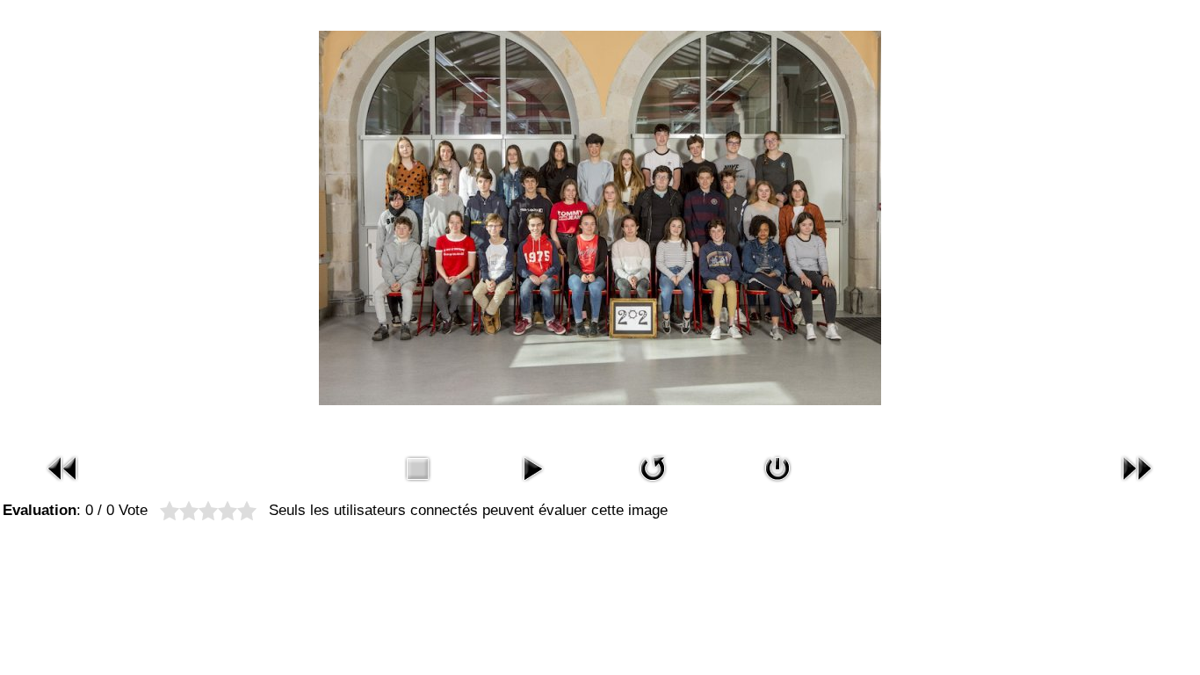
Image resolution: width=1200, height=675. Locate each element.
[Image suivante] (1137, 484)
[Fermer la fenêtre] (777, 484)
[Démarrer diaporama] (532, 484)
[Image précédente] (63, 484)
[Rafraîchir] (653, 484)
